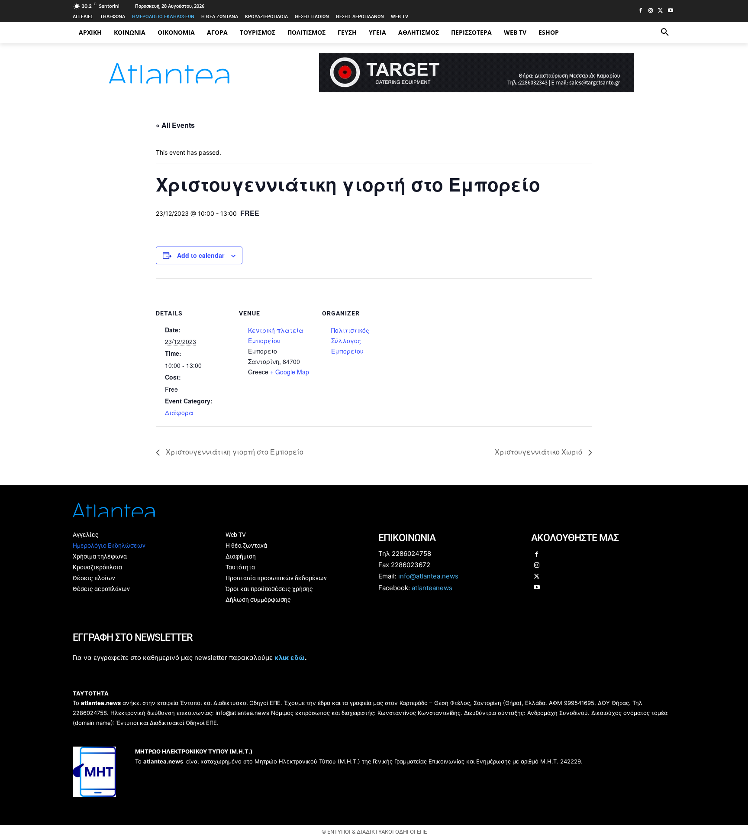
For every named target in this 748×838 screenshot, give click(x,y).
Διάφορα (179, 412)
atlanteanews (432, 588)
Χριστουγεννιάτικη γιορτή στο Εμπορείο (233, 452)
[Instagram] (651, 11)
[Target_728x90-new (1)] (476, 90)
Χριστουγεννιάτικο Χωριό (539, 452)
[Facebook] (641, 11)
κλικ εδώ (289, 657)
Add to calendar (200, 255)
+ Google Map (289, 371)
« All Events (175, 125)
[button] (664, 32)
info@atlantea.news (428, 576)
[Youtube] (670, 11)
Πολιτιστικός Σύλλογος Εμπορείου (350, 340)
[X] (660, 11)
